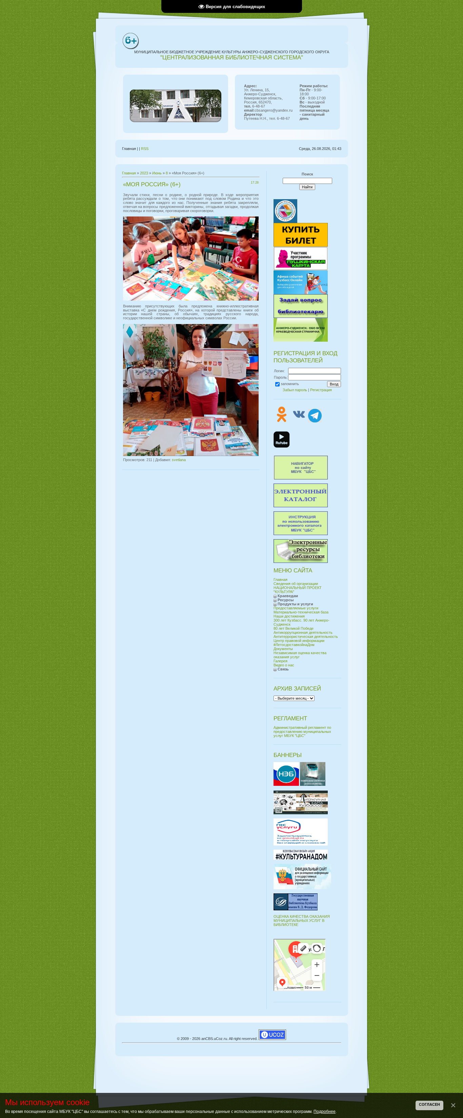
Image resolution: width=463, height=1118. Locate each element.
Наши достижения (289, 616)
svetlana (179, 460)
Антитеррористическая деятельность (306, 636)
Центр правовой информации (299, 641)
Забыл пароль (295, 390)
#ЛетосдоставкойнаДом (294, 645)
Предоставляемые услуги (296, 608)
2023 (144, 173)
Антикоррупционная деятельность (303, 632)
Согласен (429, 1104)
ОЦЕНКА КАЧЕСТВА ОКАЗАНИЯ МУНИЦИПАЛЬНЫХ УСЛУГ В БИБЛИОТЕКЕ (302, 920)
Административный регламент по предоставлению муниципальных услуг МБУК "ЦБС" (302, 731)
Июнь (157, 173)
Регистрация (321, 390)
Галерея (280, 661)
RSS (144, 149)
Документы (283, 649)
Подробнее (325, 1111)
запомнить (290, 384)
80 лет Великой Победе (294, 628)
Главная (129, 173)
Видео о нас (284, 665)
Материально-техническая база (301, 612)
